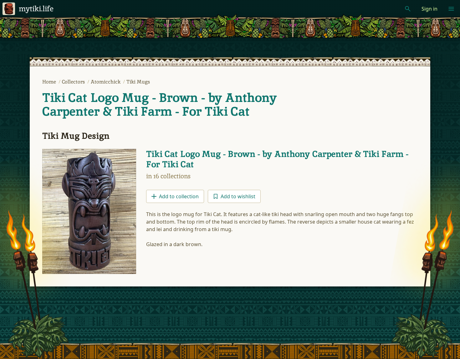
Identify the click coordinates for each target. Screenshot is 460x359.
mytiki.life (36, 8)
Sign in (429, 8)
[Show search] (407, 9)
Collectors (74, 81)
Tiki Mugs (138, 81)
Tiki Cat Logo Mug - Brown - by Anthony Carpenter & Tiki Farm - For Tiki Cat (159, 104)
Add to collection (179, 196)
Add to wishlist (238, 196)
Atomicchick (106, 81)
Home (49, 81)
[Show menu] (451, 9)
